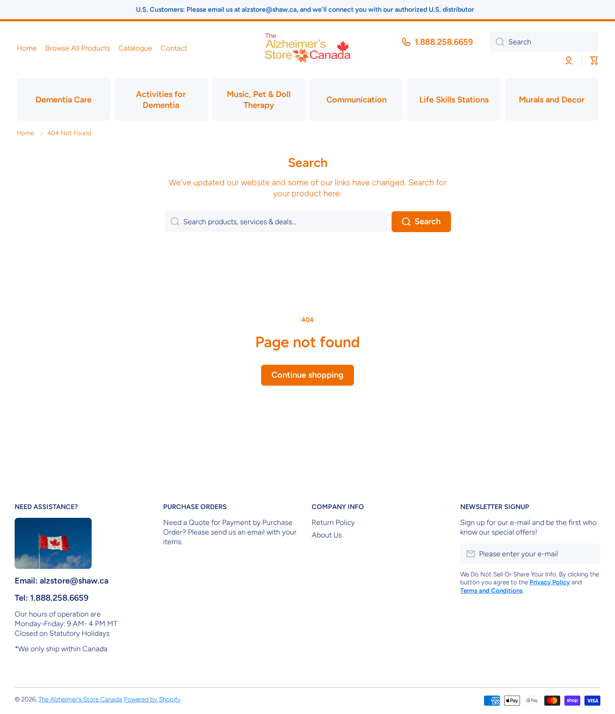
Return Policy (333, 522)
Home (25, 133)
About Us (327, 534)
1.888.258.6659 (444, 42)
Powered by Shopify (152, 699)
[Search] (496, 41)
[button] (594, 60)
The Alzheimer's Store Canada (80, 699)
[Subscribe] (589, 553)
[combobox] (543, 41)
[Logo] (307, 48)
